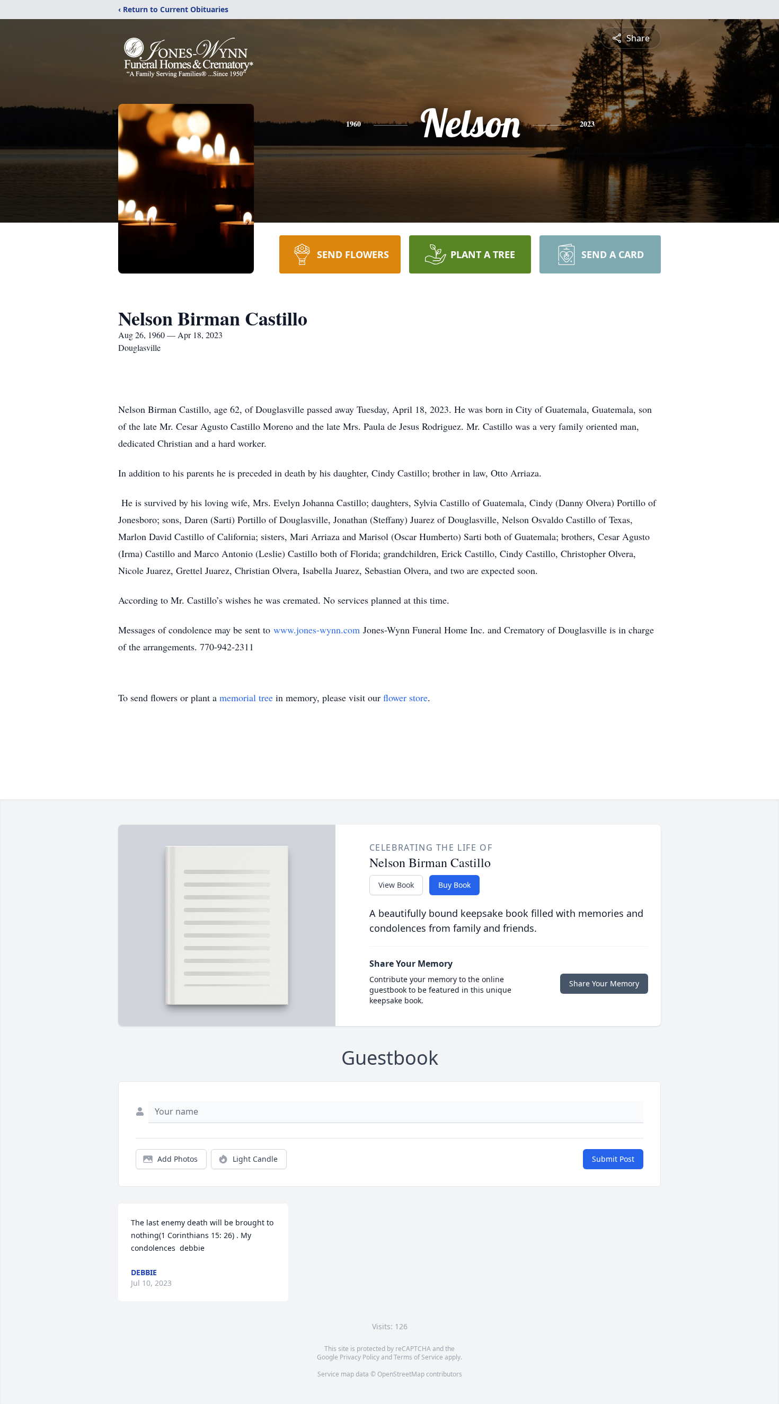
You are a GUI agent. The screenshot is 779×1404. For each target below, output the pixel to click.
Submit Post (613, 1159)
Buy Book (454, 885)
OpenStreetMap (400, 1374)
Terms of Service (418, 1357)
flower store (405, 697)
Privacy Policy (359, 1357)
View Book (396, 885)
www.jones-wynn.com (316, 629)
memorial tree (246, 697)
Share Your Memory (604, 983)
